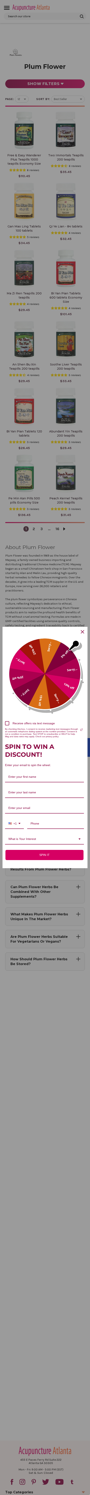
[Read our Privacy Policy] (81, 729)
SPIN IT (44, 855)
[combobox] (14, 823)
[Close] (82, 632)
